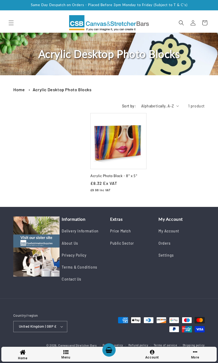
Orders (164, 243)
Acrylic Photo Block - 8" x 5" (113, 176)
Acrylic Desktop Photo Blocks (62, 89)
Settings (166, 255)
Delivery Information (80, 231)
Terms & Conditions (79, 267)
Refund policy (138, 345)
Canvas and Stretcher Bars (77, 345)
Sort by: (129, 106)
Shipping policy (194, 345)
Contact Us (71, 279)
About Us (70, 243)
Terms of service (165, 345)
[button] (11, 23)
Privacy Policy (74, 255)
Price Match (120, 231)
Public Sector (122, 243)
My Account (168, 231)
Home (19, 89)
